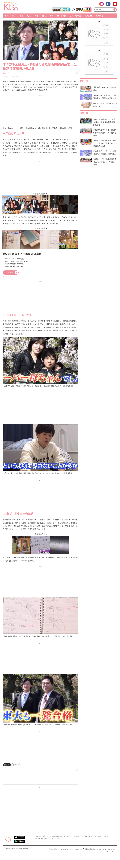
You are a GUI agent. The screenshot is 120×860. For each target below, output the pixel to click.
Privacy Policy (111, 852)
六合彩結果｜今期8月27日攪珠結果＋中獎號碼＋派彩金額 (105, 96)
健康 (44, 16)
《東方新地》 (98, 836)
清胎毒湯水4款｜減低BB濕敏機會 (104, 88)
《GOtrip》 (76, 836)
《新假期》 (68, 836)
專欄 (51, 16)
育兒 (36, 16)
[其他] (77, 74)
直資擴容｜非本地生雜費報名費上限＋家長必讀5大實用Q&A (105, 162)
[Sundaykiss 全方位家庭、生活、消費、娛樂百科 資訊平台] (20, 6)
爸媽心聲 (16, 765)
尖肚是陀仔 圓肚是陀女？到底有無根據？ (105, 104)
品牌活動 (88, 16)
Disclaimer (101, 852)
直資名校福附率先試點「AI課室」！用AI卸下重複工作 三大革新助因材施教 (105, 143)
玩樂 (29, 16)
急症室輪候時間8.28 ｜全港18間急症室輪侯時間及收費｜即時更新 (105, 122)
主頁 (6, 16)
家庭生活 (6, 73)
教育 (21, 16)
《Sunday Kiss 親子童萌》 (42, 838)
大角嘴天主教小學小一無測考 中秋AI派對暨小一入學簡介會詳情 (105, 133)
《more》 (106, 836)
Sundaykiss (6, 76)
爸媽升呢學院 (75, 16)
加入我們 (99, 16)
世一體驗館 (61, 16)
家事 (14, 16)
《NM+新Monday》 (86, 836)
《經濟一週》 (55, 838)
